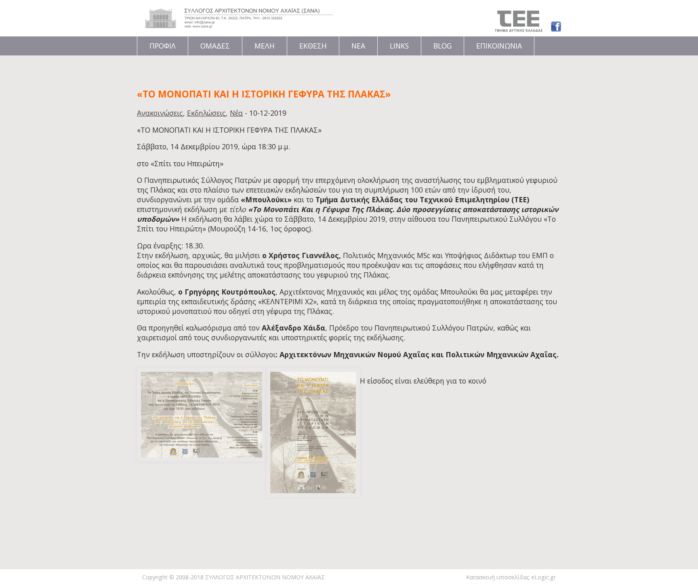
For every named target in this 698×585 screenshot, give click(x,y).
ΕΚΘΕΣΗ (313, 46)
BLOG (442, 46)
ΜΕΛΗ (264, 46)
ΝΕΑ (358, 46)
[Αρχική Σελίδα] (239, 25)
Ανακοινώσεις (160, 113)
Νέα (236, 113)
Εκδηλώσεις (206, 113)
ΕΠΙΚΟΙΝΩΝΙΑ (499, 46)
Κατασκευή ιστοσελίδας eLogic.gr (511, 577)
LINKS (399, 46)
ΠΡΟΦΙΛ (162, 46)
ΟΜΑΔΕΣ (215, 46)
